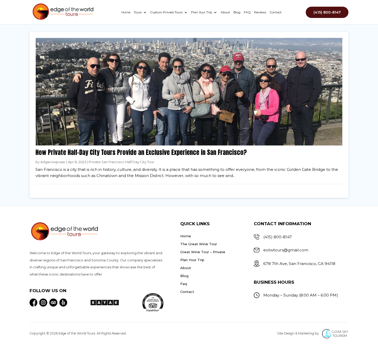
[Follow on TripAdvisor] (53, 303)
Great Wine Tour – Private (202, 252)
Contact (275, 12)
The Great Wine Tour (198, 244)
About (225, 12)
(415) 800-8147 (327, 12)
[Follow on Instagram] (43, 303)
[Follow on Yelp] (63, 303)
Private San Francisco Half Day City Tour (121, 162)
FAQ (247, 12)
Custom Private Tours (166, 12)
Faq (183, 284)
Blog (236, 12)
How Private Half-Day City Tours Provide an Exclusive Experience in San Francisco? (141, 152)
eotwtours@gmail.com (285, 250)
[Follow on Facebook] (34, 303)
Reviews (260, 12)
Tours (138, 12)
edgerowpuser (53, 162)
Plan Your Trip (201, 12)
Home (125, 12)
